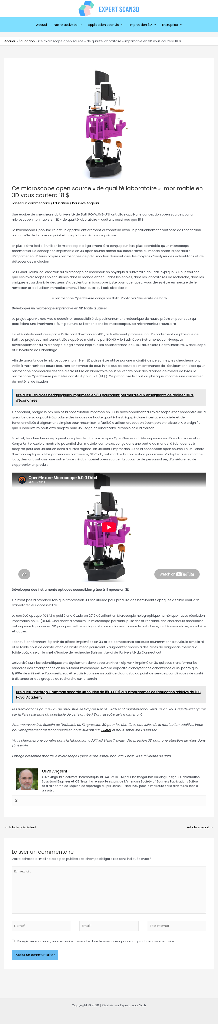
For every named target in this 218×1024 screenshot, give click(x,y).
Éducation (61, 203)
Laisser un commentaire (31, 203)
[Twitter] (16, 801)
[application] (79, 24)
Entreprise (170, 24)
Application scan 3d (103, 24)
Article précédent (21, 827)
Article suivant (200, 827)
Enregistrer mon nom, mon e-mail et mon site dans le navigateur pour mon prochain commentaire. (96, 941)
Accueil (41, 24)
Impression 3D (141, 24)
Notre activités (65, 24)
